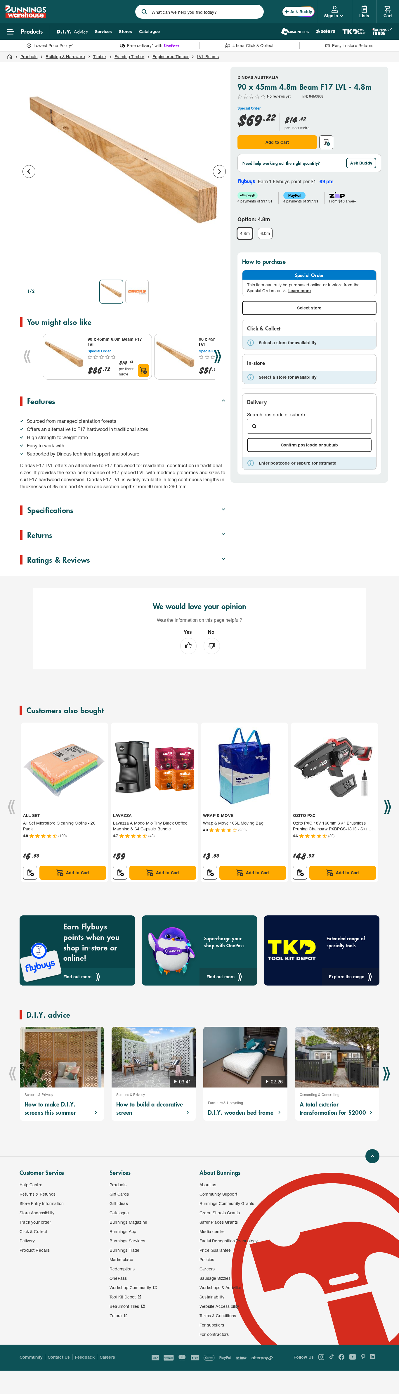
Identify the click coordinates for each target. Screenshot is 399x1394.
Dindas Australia (257, 77)
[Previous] (27, 356)
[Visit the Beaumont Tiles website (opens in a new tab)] (295, 31)
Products (28, 56)
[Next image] (219, 171)
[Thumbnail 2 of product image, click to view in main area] (137, 291)
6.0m (265, 233)
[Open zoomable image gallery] (219, 267)
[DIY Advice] (72, 31)
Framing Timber (129, 56)
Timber (99, 56)
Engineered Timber (170, 56)
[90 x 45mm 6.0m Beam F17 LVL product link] (64, 356)
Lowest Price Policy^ (54, 45)
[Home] (9, 56)
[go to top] (372, 1156)
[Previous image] (28, 171)
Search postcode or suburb (276, 414)
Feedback (84, 1357)
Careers (107, 1357)
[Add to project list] (326, 142)
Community (31, 1357)
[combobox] (199, 12)
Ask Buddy (361, 162)
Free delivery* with (144, 45)
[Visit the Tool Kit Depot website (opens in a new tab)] (353, 31)
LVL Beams (208, 56)
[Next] (217, 356)
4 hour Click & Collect (253, 45)
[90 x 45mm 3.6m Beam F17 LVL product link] (176, 356)
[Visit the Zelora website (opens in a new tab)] (325, 31)
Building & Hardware (65, 56)
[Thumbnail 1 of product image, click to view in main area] (111, 291)
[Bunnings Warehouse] (25, 16)
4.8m (245, 233)
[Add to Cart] (143, 370)
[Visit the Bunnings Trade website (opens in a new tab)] (382, 31)
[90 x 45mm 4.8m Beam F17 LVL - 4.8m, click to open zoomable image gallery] (124, 171)
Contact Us (59, 1357)
